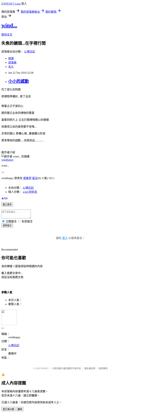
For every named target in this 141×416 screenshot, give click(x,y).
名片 (11, 66)
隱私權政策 (89, 368)
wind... (9, 25)
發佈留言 (7, 225)
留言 (35, 178)
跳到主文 (6, 34)
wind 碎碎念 (30, 191)
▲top (4, 197)
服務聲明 (103, 368)
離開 (20, 409)
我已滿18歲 (8, 409)
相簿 (11, 58)
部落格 (12, 62)
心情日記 (29, 51)
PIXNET (45, 368)
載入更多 (7, 204)
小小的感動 (18, 81)
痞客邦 (27, 178)
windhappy (7, 159)
